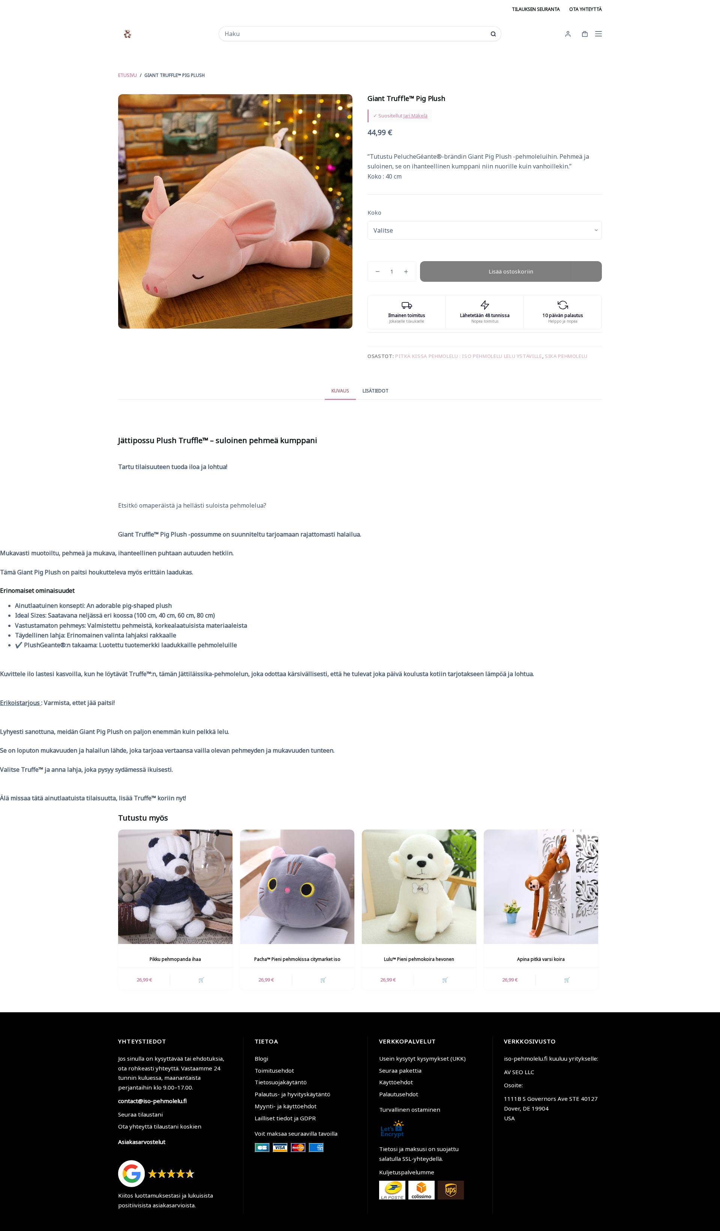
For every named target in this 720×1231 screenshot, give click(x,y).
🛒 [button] (201, 979)
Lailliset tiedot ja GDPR (285, 1118)
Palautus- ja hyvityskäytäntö (292, 1094)
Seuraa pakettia (400, 1070)
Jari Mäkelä (416, 115)
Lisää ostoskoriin (511, 271)
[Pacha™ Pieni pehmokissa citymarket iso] (297, 887)
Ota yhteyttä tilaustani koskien (159, 1126)
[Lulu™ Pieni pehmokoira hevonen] (419, 887)
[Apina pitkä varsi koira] (541, 887)
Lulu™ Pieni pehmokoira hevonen (419, 959)
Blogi (261, 1058)
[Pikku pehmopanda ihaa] (175, 887)
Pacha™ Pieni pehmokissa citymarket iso (297, 959)
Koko (374, 212)
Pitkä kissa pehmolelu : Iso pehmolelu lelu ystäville (468, 356)
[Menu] (598, 33)
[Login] (568, 34)
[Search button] (493, 34)
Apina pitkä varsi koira (541, 959)
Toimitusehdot (274, 1070)
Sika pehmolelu (566, 356)
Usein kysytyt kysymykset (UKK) (422, 1058)
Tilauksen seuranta (536, 9)
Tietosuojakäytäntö (281, 1082)
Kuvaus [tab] (340, 391)
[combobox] (355, 34)
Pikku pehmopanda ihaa (175, 959)
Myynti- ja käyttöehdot (285, 1106)
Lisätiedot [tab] (375, 391)
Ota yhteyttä (585, 9)
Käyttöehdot (396, 1082)
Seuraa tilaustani (140, 1114)
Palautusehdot (398, 1094)
